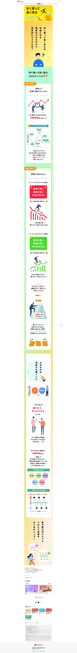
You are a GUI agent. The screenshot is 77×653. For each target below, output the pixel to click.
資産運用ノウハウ (49, 3)
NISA (26, 3)
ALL (19, 3)
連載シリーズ (22, 3)
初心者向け (38, 3)
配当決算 (35, 3)
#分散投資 (27, 577)
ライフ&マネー (55, 3)
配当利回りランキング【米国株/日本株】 (31, 568)
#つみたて (31, 577)
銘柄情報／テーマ (44, 3)
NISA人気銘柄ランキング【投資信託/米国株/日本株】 (33, 570)
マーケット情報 (30, 3)
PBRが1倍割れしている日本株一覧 (30, 572)
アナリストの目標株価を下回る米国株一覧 (31, 571)
